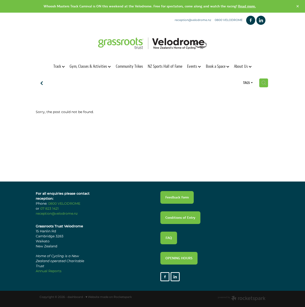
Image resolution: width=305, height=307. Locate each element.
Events (192, 66)
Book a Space (216, 66)
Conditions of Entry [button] (180, 217)
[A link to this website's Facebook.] (250, 20)
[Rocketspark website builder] (241, 299)
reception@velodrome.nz (193, 20)
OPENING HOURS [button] (179, 258)
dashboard (75, 297)
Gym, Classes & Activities (89, 66)
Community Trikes (129, 66)
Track (57, 66)
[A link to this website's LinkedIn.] (260, 20)
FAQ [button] (169, 238)
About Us (241, 66)
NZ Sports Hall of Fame (165, 66)
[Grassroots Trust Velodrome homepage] (152, 43)
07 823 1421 (49, 208)
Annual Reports (48, 271)
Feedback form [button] (177, 197)
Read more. (247, 6)
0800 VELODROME (64, 203)
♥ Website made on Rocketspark (109, 297)
